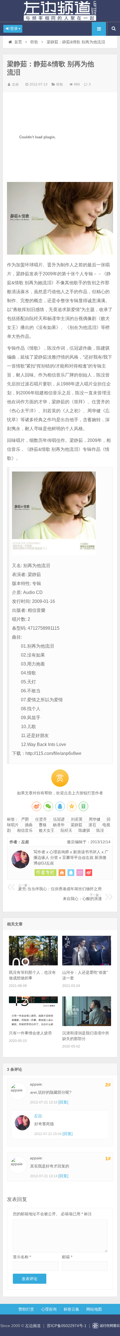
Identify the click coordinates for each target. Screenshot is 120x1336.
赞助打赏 (26, 1309)
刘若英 (77, 819)
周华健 (94, 819)
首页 (18, 42)
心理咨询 (49, 1309)
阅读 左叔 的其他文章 (45, 872)
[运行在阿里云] (106, 1325)
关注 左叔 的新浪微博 (88, 872)
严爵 (25, 819)
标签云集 (71, 1309)
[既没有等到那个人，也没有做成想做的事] (33, 964)
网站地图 (94, 1309)
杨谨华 (58, 825)
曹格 (43, 825)
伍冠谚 (59, 819)
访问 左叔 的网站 (62, 872)
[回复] (63, 1102)
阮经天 (66, 830)
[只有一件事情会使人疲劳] (33, 1024)
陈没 (100, 830)
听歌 (34, 42)
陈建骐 (84, 830)
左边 (38, 1116)
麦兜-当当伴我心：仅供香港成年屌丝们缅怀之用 (60, 887)
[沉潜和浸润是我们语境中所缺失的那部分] (86, 1024)
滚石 (92, 825)
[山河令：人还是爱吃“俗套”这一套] (86, 964)
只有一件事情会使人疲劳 (30, 1033)
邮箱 (67, 1257)
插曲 (29, 825)
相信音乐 (25, 830)
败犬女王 (46, 830)
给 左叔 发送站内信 (79, 872)
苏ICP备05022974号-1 (67, 1325)
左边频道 (60, 11)
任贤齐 (41, 819)
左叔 (15, 84)
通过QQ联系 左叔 (71, 872)
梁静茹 (76, 825)
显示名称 (22, 1257)
